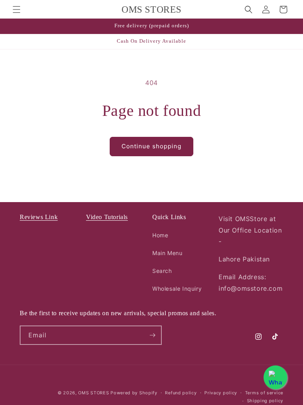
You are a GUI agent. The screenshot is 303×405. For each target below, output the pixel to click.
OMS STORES (93, 393)
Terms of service (264, 393)
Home (160, 235)
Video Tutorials (107, 217)
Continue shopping (151, 146)
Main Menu (167, 253)
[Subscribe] (152, 335)
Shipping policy (265, 400)
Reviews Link (39, 217)
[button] (16, 9)
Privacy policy (220, 393)
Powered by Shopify (133, 393)
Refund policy (180, 393)
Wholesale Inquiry (177, 288)
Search (162, 270)
